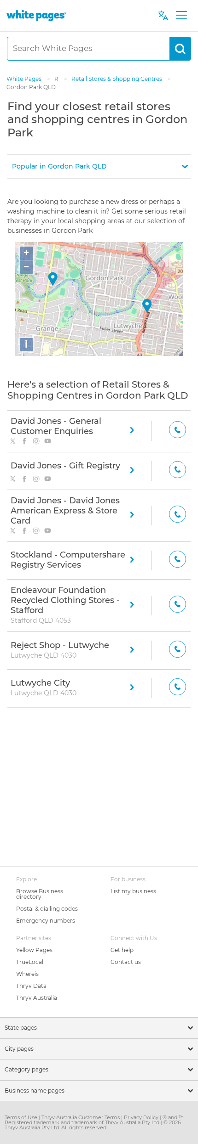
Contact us (126, 961)
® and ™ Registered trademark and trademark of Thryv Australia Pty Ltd (94, 1120)
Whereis (27, 973)
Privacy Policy (142, 1117)
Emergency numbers (45, 920)
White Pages (24, 78)
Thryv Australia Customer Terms (81, 1117)
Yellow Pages (34, 950)
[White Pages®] (36, 15)
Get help (122, 950)
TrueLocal (29, 961)
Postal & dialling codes (47, 908)
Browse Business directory (39, 894)
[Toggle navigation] (181, 16)
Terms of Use (22, 1117)
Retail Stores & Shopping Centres (117, 78)
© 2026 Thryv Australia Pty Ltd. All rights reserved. (93, 1125)
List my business (133, 891)
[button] (99, 166)
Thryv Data (31, 985)
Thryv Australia (36, 997)
